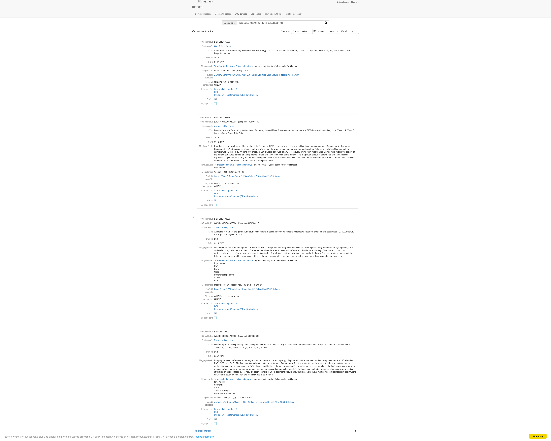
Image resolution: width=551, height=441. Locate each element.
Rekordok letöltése (202, 430)
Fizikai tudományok (244, 66)
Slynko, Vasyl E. (241, 74)
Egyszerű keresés (203, 13)
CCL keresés (241, 13)
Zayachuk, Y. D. (221, 401)
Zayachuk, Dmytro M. (224, 74)
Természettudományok (224, 66)
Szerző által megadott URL (226, 89)
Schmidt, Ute (255, 74)
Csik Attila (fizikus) (222, 46)
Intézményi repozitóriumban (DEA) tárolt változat (236, 94)
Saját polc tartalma (272, 13)
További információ (204, 436)
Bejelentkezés (343, 2)
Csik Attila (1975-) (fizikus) (268, 176)
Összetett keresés (223, 13)
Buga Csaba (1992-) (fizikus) (274, 74)
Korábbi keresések (293, 13)
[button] (354, 31)
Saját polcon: (207, 103)
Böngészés (256, 13)
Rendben (538, 436)
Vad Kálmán (293, 74)
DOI (216, 91)
